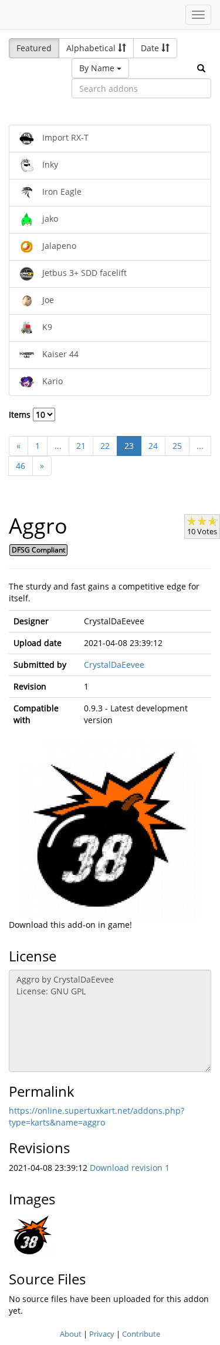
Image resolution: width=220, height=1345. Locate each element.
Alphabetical (92, 48)
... (58, 445)
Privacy (101, 1334)
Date (151, 48)
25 (177, 445)
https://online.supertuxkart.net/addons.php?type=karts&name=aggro (96, 1116)
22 (105, 445)
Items (21, 414)
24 (153, 445)
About (71, 1334)
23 (129, 445)
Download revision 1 (130, 1167)
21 (81, 445)
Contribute (141, 1334)
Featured (34, 48)
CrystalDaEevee (114, 664)
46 (20, 465)
